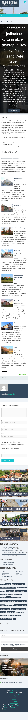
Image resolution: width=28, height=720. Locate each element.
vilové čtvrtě (11, 612)
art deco (2, 584)
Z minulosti (4, 574)
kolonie (17, 591)
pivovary (18, 597)
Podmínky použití (14, 703)
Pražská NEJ (5, 571)
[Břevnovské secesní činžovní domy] (7, 181)
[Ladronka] (7, 303)
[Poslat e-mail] (4, 705)
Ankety (17, 573)
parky (8, 597)
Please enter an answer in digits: (10, 448)
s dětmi (24, 605)
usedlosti (23, 609)
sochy (13, 609)
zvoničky (18, 615)
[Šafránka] (7, 325)
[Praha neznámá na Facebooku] (10, 705)
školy (14, 618)
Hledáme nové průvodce (7, 547)
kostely (23, 591)
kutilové (2, 594)
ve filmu (3, 612)
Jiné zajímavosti (19, 571)
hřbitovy (14, 587)
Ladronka (16, 300)
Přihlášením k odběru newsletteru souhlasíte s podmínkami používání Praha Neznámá (13, 645)
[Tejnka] (7, 350)
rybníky (17, 605)
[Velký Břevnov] (7, 208)
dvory (22, 584)
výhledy (22, 612)
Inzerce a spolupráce (14, 697)
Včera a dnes (19, 574)
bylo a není (15, 584)
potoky (3, 601)
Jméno (3, 635)
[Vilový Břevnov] (7, 253)
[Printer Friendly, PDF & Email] (22, 374)
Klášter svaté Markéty (19, 228)
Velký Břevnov (17, 205)
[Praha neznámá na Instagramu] (12, 707)
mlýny (7, 594)
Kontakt (14, 699)
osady (20, 594)
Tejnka (15, 347)
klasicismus (10, 591)
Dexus (15, 701)
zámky (10, 618)
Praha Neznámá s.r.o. (16, 690)
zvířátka (3, 618)
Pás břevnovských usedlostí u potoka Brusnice (18, 277)
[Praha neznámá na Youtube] (5, 707)
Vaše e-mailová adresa (7, 640)
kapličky (3, 591)
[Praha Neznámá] (10, 3)
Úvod (2, 21)
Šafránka (16, 322)
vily (17, 612)
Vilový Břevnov (17, 250)
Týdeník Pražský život (7, 576)
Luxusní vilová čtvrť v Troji (8, 548)
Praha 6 (7, 21)
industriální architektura (22, 587)
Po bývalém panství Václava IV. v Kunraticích (12, 552)
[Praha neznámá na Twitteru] (17, 705)
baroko (8, 584)
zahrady (13, 615)
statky (17, 609)
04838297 (10, 692)
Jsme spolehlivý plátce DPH (14, 695)
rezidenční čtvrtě (9, 605)
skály (8, 609)
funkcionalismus (5, 587)
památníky (3, 597)
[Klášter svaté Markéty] (7, 230)
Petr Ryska (11, 394)
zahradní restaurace (5, 615)
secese (3, 609)
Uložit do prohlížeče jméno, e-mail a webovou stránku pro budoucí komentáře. (12, 443)
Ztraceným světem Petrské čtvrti (9, 550)
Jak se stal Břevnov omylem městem (10, 158)
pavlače (13, 597)
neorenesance (14, 594)
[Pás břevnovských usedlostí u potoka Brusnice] (7, 278)
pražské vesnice (14, 601)
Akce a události (5, 573)
